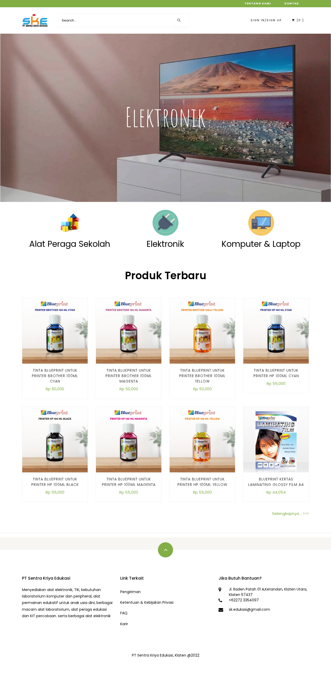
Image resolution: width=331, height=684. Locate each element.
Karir (124, 624)
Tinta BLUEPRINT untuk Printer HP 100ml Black (55, 482)
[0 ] (299, 20)
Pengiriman (130, 591)
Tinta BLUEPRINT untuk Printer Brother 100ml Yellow (202, 376)
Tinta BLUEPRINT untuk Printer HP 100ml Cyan (276, 373)
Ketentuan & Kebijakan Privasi (147, 602)
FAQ (123, 613)
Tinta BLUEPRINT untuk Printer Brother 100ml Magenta (129, 376)
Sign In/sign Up (266, 20)
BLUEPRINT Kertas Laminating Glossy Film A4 (276, 482)
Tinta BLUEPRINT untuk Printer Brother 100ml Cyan (55, 376)
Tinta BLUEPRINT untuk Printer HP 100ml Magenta (129, 482)
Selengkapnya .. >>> (290, 513)
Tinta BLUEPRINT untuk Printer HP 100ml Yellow (202, 482)
